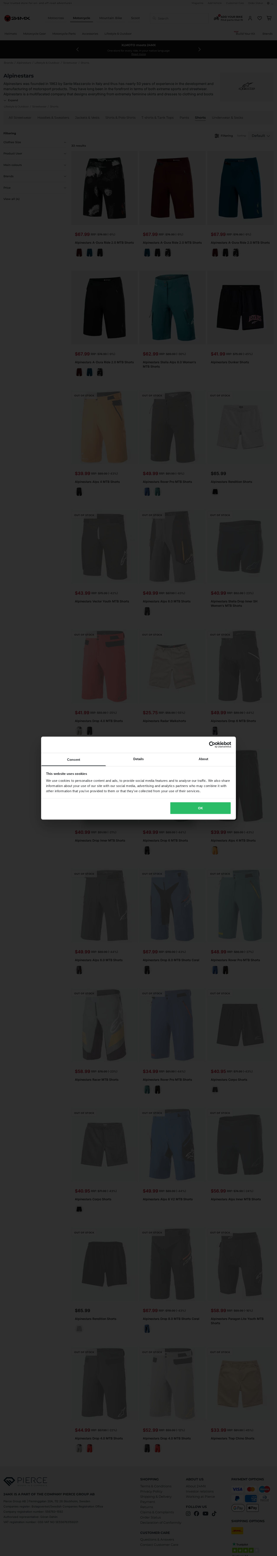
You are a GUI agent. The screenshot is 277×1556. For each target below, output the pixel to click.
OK (200, 808)
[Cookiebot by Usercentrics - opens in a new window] (212, 744)
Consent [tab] (73, 759)
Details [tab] (138, 759)
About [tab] (203, 759)
